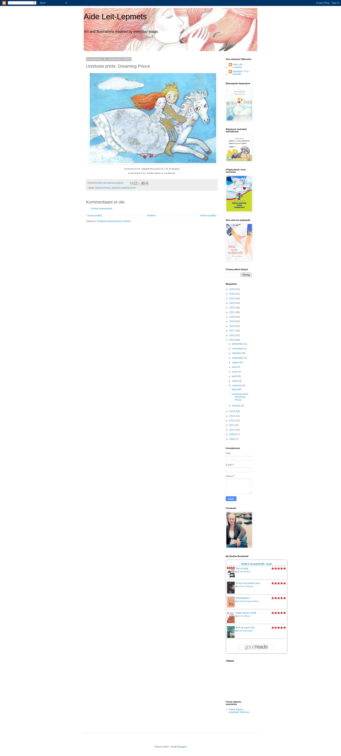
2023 (232, 303)
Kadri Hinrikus (244, 571)
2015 (232, 340)
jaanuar (236, 405)
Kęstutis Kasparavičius (248, 601)
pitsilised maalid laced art (124, 188)
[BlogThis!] (136, 183)
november (238, 348)
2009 (232, 434)
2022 (232, 307)
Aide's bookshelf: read (256, 563)
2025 (232, 293)
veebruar (237, 385)
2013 (232, 416)
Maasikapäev (242, 598)
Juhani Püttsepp (245, 586)
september (238, 358)
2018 (232, 326)
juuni (235, 371)
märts (235, 381)
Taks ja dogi (241, 568)
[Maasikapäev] (232, 606)
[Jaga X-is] (139, 183)
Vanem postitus (208, 215)
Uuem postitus (94, 215)
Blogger (182, 746)
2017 (232, 330)
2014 (232, 411)
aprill (235, 376)
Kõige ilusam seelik (245, 612)
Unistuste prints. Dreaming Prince (240, 397)
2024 (232, 298)
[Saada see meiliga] (132, 183)
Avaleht (151, 215)
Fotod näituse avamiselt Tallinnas (239, 711)
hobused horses (103, 188)
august (236, 362)
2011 (232, 425)
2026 (232, 289)
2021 (232, 312)
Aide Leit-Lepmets (115, 16)
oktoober (237, 353)
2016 (232, 335)
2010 (232, 429)
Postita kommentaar (101, 208)
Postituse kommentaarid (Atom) (113, 221)
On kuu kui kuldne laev (247, 583)
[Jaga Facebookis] (143, 183)
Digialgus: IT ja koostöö (241, 73)
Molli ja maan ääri (245, 627)
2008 (232, 439)
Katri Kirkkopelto (245, 631)
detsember (238, 344)
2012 (232, 420)
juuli (234, 367)
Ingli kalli (236, 389)
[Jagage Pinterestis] (147, 183)
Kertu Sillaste (244, 616)
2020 (232, 316)
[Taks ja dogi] (232, 578)
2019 (232, 321)
